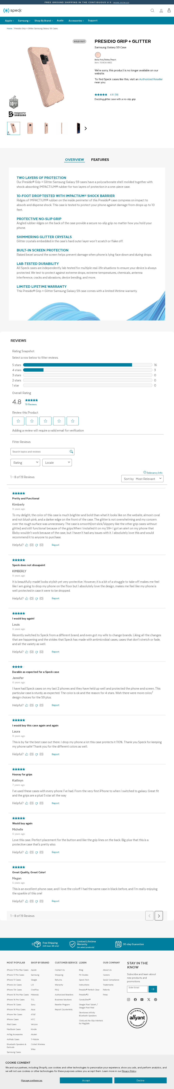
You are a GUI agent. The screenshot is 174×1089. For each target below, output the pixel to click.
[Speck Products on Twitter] (148, 999)
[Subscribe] (153, 989)
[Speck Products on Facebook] (135, 999)
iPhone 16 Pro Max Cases (18, 994)
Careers (106, 974)
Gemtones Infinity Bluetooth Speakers (88, 1014)
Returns (58, 979)
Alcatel (34, 1034)
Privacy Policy (129, 1071)
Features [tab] (100, 159)
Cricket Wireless (38, 1044)
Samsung (35, 974)
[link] (161, 10)
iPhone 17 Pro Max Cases (17, 969)
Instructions (84, 984)
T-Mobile (35, 1039)
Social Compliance (111, 979)
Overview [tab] (74, 159)
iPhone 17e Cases (14, 989)
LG (32, 984)
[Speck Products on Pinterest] (155, 999)
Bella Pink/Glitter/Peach (97, 54)
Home (9, 28)
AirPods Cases (13, 1039)
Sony (33, 1004)
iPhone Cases (13, 1019)
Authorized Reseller (151, 79)
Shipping (59, 974)
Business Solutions (63, 999)
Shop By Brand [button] (42, 21)
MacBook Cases (14, 1029)
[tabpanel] (87, 243)
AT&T (33, 1014)
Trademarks (108, 984)
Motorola (35, 994)
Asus (33, 1009)
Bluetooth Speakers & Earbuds (16, 1046)
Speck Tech (84, 979)
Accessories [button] (75, 21)
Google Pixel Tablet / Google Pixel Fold (88, 1006)
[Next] (85, 128)
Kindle (34, 1029)
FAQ (57, 989)
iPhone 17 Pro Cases (15, 974)
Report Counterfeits (63, 1009)
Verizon (34, 1024)
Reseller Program (62, 1004)
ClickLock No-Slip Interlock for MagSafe (91, 1022)
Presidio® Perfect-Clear (89, 989)
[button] (169, 10)
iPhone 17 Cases (14, 979)
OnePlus (35, 989)
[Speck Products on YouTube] (142, 999)
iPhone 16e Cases (14, 1014)
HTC (33, 1019)
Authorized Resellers (64, 994)
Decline (140, 1080)
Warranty (59, 984)
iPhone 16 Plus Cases (16, 1009)
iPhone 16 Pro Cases (15, 999)
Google (34, 979)
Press (105, 994)
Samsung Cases (14, 1052)
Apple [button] (8, 21)
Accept (86, 1080)
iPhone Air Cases (14, 984)
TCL (33, 999)
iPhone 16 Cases (14, 1004)
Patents (106, 989)
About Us (107, 969)
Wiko (33, 1049)
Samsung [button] (23, 21)
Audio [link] (60, 20)
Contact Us (60, 969)
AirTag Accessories (15, 1034)
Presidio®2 (84, 994)
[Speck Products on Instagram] (128, 999)
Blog (81, 969)
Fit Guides (83, 974)
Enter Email (134, 987)
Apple (34, 969)
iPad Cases (11, 1024)
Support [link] (93, 20)
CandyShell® (85, 999)
